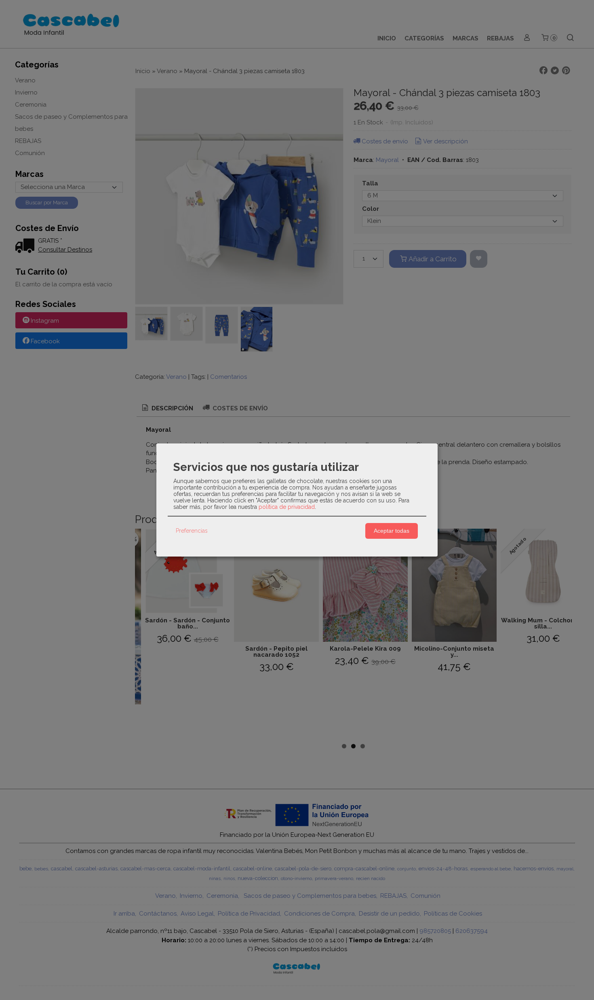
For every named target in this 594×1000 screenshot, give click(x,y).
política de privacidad (287, 507)
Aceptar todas (391, 530)
